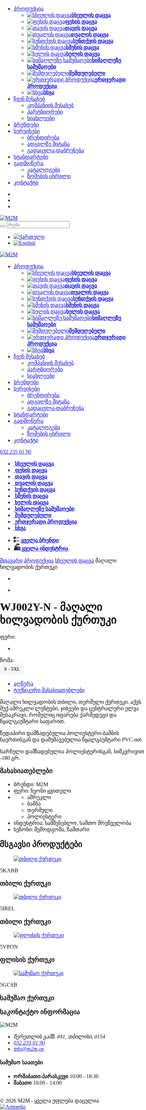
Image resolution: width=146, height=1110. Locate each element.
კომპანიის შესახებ (50, 105)
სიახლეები (41, 118)
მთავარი (11, 560)
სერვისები (27, 131)
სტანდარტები (31, 157)
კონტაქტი (26, 182)
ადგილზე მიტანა (48, 144)
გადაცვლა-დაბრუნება (55, 150)
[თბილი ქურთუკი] (37, 859)
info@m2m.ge (29, 1049)
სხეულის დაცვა (74, 560)
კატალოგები (43, 170)
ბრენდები (26, 124)
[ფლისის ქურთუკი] (39, 935)
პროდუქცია (28, 9)
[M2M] (9, 218)
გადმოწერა (28, 163)
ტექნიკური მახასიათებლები (49, 690)
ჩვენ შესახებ (29, 99)
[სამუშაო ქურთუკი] (38, 973)
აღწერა (23, 684)
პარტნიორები (45, 112)
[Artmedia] (12, 1107)
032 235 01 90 (29, 1043)
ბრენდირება (43, 137)
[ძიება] (2, 226)
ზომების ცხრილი (49, 176)
